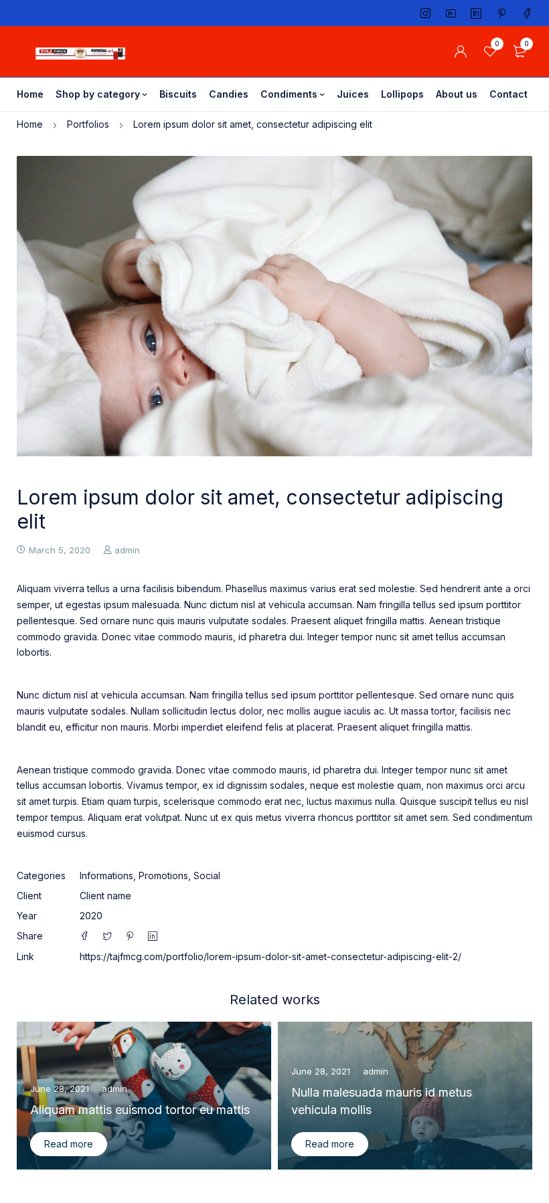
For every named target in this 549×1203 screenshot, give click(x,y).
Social (206, 875)
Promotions (163, 875)
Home (30, 124)
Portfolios (88, 124)
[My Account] (460, 51)
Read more (68, 1143)
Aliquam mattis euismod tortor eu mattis (140, 1110)
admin (127, 550)
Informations (106, 875)
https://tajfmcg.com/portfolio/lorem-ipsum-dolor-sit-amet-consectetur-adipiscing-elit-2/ (270, 956)
